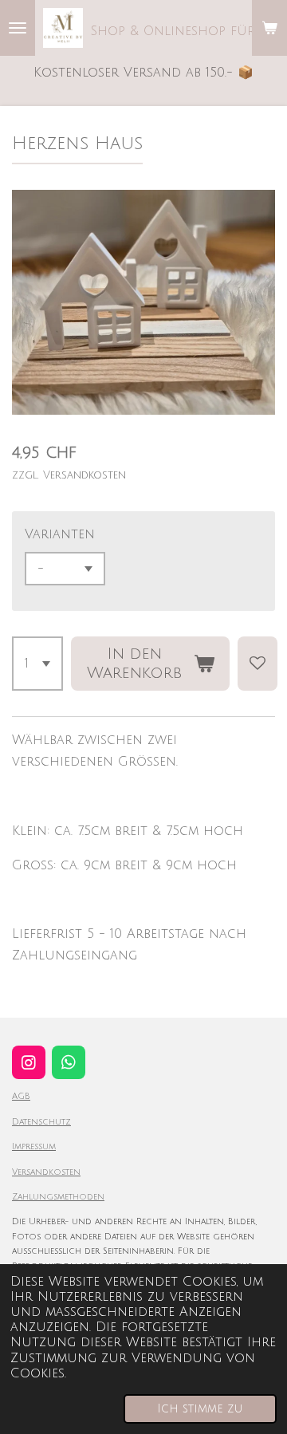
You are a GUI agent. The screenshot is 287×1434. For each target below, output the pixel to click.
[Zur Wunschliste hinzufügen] (257, 663)
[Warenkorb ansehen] (269, 28)
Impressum (34, 1146)
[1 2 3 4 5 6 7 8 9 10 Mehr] (37, 663)
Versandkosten (46, 1172)
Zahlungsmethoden (58, 1196)
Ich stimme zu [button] (200, 1409)
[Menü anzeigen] (17, 28)
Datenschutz (41, 1121)
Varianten (60, 534)
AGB (21, 1096)
